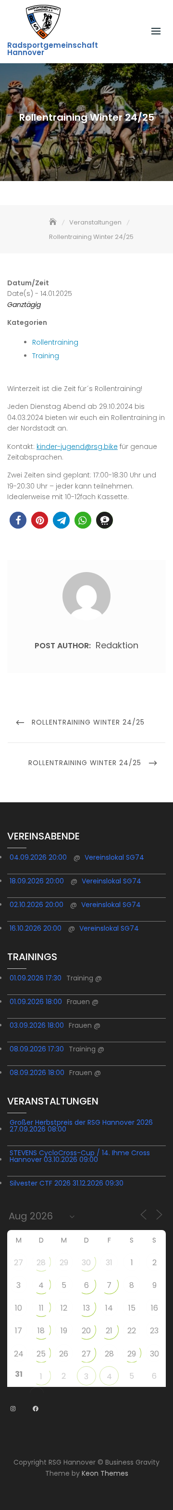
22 (131, 1330)
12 (64, 1308)
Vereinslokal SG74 (114, 857)
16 (154, 1308)
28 (41, 1262)
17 (18, 1330)
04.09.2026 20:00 (38, 857)
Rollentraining (55, 342)
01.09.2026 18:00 (36, 1002)
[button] (18, 520)
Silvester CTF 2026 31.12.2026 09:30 (67, 1183)
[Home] (53, 222)
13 (86, 1308)
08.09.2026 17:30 (37, 1049)
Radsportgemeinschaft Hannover (52, 49)
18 (41, 1330)
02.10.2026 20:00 (36, 904)
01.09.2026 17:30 (36, 978)
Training (45, 356)
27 (18, 1262)
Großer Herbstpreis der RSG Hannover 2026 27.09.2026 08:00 (81, 1126)
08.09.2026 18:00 (37, 1072)
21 (109, 1330)
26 (63, 1353)
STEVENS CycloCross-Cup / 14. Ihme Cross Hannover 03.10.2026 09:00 (80, 1156)
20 (86, 1330)
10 (18, 1308)
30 (86, 1262)
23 (154, 1330)
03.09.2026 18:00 (37, 1025)
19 (64, 1330)
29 (64, 1262)
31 (109, 1262)
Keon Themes (105, 1473)
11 (41, 1308)
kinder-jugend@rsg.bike (77, 446)
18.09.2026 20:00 (37, 881)
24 (19, 1353)
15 (132, 1308)
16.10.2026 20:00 (36, 928)
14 (109, 1308)
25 (41, 1353)
